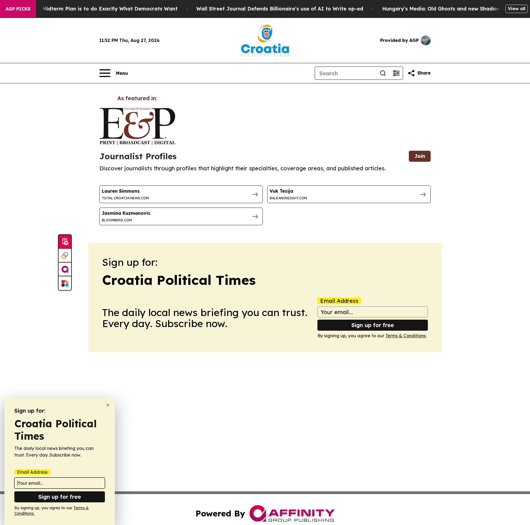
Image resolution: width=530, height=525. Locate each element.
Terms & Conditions (405, 335)
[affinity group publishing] (65, 269)
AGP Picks (18, 9)
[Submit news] (65, 242)
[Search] (382, 73)
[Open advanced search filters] (396, 73)
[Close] (107, 405)
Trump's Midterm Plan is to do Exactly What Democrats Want (99, 9)
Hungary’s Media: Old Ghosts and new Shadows (442, 9)
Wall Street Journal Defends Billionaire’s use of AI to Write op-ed (279, 9)
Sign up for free (372, 325)
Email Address (339, 301)
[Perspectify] (65, 255)
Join (419, 156)
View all (516, 8)
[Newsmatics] (65, 283)
